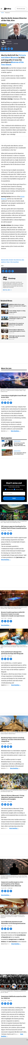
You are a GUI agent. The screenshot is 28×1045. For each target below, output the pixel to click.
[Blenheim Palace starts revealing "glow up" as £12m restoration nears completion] (14, 723)
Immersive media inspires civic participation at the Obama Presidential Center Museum (12, 883)
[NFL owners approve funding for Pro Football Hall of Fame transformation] (14, 512)
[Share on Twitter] (5, 49)
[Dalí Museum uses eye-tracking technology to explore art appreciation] (4, 318)
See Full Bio (6, 290)
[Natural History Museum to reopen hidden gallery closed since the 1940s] (4, 330)
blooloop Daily (10, 489)
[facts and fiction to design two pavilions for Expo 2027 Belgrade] (14, 636)
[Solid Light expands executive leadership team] (4, 337)
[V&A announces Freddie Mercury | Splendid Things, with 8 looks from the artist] (7, 443)
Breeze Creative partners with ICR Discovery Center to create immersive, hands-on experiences (12, 614)
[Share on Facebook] (12, 49)
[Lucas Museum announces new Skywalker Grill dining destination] (14, 906)
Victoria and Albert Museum (13, 56)
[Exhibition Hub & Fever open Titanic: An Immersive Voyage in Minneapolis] (4, 305)
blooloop (9, 41)
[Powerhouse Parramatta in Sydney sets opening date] (4, 324)
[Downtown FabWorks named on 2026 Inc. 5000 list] (14, 982)
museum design (17, 441)
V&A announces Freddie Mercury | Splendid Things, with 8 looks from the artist (19, 444)
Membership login (21, 8)
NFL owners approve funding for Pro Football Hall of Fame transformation (14, 527)
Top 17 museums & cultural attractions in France (20, 453)
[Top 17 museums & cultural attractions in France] (7, 452)
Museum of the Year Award (12, 63)
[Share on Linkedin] (2, 49)
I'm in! (14, 498)
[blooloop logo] (9, 9)
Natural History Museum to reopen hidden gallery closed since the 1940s (17, 331)
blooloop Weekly (19, 489)
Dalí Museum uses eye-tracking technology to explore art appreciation (17, 318)
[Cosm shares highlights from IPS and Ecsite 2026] (14, 380)
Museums (7, 12)
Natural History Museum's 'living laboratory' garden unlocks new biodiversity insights (12, 797)
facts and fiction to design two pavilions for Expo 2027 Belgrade (12, 652)
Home (2, 12)
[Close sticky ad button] (27, 1039)
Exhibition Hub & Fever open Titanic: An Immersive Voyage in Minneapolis (18, 306)
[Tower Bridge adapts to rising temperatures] (4, 311)
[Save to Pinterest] (8, 49)
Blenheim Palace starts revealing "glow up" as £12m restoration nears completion (13, 739)
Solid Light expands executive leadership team (17, 336)
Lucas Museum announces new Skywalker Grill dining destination (13, 922)
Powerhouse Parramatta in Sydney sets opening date (16, 324)
